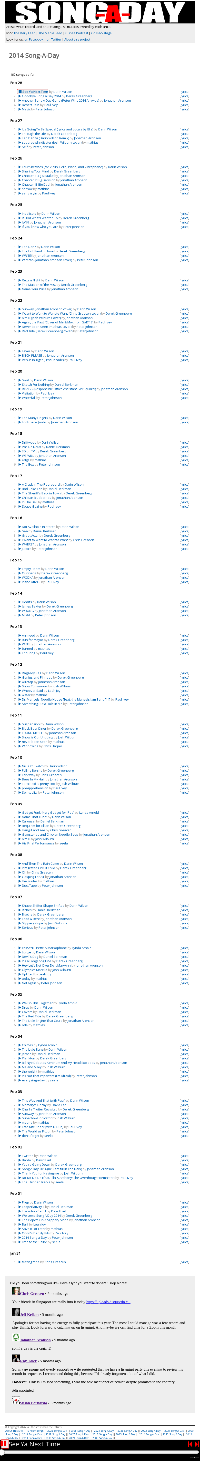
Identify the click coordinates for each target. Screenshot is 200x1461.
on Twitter (54, 39)
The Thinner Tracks (36, 1182)
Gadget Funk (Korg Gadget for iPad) (48, 812)
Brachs (27, 914)
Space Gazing (32, 506)
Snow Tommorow (35, 686)
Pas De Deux (31, 447)
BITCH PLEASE (32, 355)
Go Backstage (101, 33)
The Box (28, 464)
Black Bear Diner (34, 728)
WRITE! (27, 255)
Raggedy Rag (31, 673)
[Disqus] (100, 1346)
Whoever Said (32, 690)
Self (25, 147)
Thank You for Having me (40, 1173)
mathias (93, 142)
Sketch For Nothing (36, 384)
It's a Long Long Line (36, 961)
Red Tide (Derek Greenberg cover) (47, 331)
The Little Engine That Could (42, 1020)
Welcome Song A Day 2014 (41, 1215)
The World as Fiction (36, 1131)
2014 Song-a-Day (34, 1237)
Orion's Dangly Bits (36, 1233)
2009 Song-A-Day (79, 1438)
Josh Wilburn (62, 686)
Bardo (26, 1160)
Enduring (28, 653)
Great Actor (30, 535)
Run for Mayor (32, 640)
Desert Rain (30, 105)
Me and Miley (32, 1067)
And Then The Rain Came (40, 863)
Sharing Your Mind (35, 171)
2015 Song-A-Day (125, 1434)
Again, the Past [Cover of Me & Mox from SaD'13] (57, 322)
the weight (29, 1071)
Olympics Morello (34, 970)
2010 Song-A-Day (55, 1438)
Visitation (29, 393)
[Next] (197, 1444)
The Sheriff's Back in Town (41, 493)
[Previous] (190, 1444)
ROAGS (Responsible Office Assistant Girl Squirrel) (59, 389)
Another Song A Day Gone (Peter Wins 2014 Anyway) (60, 100)
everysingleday (33, 1080)
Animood (28, 635)
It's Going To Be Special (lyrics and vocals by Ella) (57, 129)
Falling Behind (32, 770)
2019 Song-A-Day (32, 1434)
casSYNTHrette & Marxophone (44, 948)
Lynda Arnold (89, 812)
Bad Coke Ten (32, 489)
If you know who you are (40, 226)
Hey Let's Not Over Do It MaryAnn (46, 965)
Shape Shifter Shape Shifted (43, 905)
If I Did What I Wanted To (40, 218)
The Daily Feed (24, 33)
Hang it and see (33, 830)
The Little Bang (32, 1049)
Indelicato (29, 213)
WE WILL (28, 455)
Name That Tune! (34, 817)
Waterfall (29, 397)
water (26, 695)
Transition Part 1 (34, 1211)
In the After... (31, 582)
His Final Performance (38, 843)
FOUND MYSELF (33, 733)
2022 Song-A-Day (150, 1430)
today (26, 978)
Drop (25, 1007)
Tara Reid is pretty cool (39, 783)
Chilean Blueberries (36, 497)
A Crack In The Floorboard (41, 484)
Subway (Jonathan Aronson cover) (47, 309)
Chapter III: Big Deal (36, 184)
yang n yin (29, 193)
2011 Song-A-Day (32, 1438)
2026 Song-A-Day (57, 1430)
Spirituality (30, 792)
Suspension (31, 724)
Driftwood (29, 442)
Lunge (26, 952)
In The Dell (29, 502)
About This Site (14, 1430)
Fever (26, 351)
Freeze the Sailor (34, 1242)
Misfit (26, 615)
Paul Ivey (51, 105)
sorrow (27, 189)
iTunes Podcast (76, 33)
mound (27, 1122)
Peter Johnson (46, 109)
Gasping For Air (33, 876)
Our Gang (29, 573)
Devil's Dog (30, 956)
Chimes (27, 1045)
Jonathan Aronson (117, 100)
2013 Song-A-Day (172, 1434)
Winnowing (30, 746)
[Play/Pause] (5, 1444)
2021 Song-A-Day (174, 1430)
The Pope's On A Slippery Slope (45, 1220)
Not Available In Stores (38, 526)
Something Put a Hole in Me (42, 704)
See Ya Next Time (35, 91)
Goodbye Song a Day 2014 (41, 96)
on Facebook (33, 39)
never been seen (35, 741)
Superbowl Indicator (37, 1118)
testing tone (31, 1262)
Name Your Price (34, 289)
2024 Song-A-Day (104, 1430)
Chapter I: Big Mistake (38, 175)
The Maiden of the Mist (39, 284)
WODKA (27, 577)
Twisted (27, 1155)
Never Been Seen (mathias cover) (46, 326)
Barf (25, 1224)
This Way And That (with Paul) (43, 1100)
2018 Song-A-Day (55, 1434)
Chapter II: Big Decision (38, 180)
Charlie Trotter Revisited (40, 1109)
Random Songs (35, 1430)
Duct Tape (29, 885)
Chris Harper (52, 746)
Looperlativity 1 (33, 1207)
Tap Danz (29, 247)
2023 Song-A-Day (127, 1430)
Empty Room (31, 568)
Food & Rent (31, 919)
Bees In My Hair (33, 779)
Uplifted (28, 974)
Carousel (28, 821)
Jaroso (26, 1054)
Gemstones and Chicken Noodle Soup (50, 834)
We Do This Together (37, 1003)
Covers (27, 1012)
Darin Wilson (62, 91)
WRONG (28, 610)
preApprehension (35, 788)
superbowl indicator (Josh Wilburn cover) (51, 142)
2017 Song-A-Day (79, 1434)
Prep (25, 1202)
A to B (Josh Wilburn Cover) (41, 318)
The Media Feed (50, 33)
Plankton (28, 1058)
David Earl (59, 1105)
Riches (27, 910)
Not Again (29, 983)
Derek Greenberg (79, 96)
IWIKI (25, 222)
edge (26, 460)
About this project (77, 39)
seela (64, 843)
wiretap (27, 682)
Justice (26, 548)
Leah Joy (54, 690)
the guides (30, 881)
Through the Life (34, 133)
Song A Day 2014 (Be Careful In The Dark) (52, 1169)
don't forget (30, 1135)
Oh (24, 872)
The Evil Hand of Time (38, 251)
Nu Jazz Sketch (33, 766)
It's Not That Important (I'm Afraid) (46, 1076)
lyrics (184, 91)
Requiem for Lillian (35, 825)
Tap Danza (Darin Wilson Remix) (45, 138)
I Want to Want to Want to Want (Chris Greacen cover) (61, 313)
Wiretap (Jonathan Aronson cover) (47, 260)
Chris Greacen (83, 540)
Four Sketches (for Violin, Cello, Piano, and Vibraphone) (62, 167)
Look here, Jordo (34, 422)
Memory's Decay (34, 1105)
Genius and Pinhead (37, 677)
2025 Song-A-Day (80, 1430)
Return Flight (31, 280)
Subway (28, 1113)
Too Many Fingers (35, 418)
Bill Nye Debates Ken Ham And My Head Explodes (58, 1062)
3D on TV (28, 451)
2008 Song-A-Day (102, 1438)
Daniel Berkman (66, 384)
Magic (26, 109)
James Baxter (31, 606)
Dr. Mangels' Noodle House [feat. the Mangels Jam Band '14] (66, 699)
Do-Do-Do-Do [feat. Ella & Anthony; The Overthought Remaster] (68, 1177)
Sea (25, 531)
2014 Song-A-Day (149, 1434)
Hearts (27, 602)
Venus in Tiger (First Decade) (43, 360)
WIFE (25, 644)
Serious (27, 927)
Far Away (28, 775)
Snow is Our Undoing (37, 737)
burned (27, 648)
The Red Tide (31, 1016)
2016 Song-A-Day (102, 1434)
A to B (26, 839)
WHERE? (28, 544)
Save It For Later (34, 1228)
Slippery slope (32, 923)
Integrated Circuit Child (38, 868)
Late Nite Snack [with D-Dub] (42, 1127)
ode (25, 1025)
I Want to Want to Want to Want (45, 540)
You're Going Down (36, 1164)
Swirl (25, 380)
